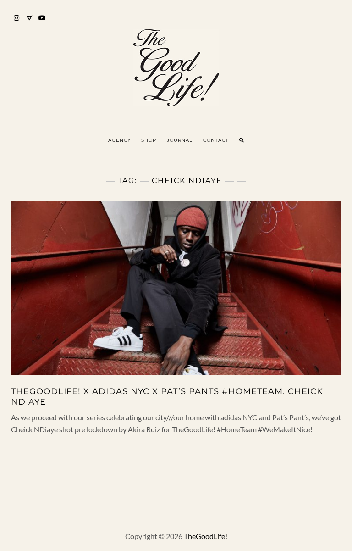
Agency (119, 140)
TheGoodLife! (205, 536)
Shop (148, 140)
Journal (179, 140)
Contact (216, 140)
